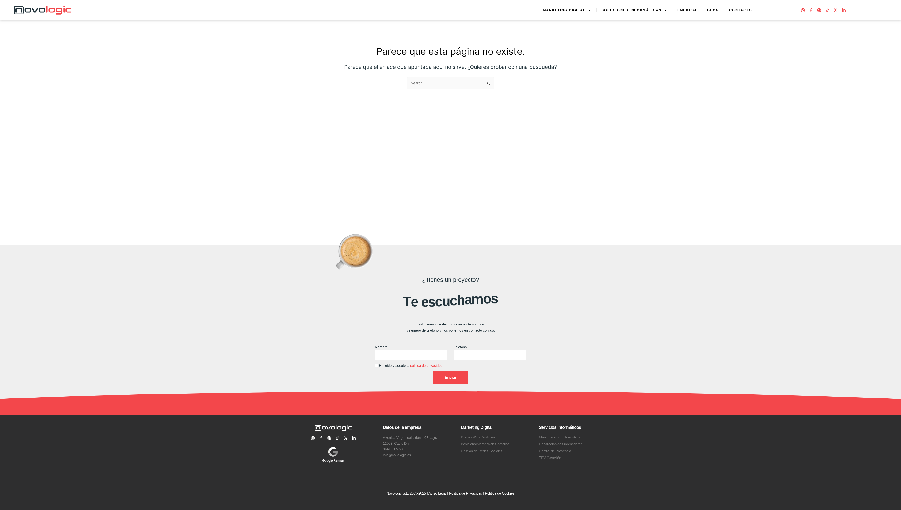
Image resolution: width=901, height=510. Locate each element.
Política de (493, 493)
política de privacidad (426, 365)
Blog (713, 10)
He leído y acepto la (410, 365)
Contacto (740, 10)
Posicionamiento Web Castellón (485, 444)
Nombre (381, 347)
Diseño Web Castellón (478, 437)
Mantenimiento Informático (559, 437)
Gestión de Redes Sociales (482, 451)
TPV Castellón (550, 458)
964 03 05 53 (393, 449)
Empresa (687, 10)
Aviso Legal (437, 493)
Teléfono (460, 347)
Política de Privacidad (465, 493)
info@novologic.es (397, 455)
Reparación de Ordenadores (560, 444)
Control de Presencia (555, 451)
